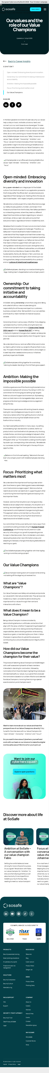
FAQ (4, 1002)
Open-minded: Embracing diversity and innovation (25, 72)
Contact (28, 1021)
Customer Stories (31, 1041)
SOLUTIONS (7, 975)
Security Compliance (9, 980)
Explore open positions (24, 771)
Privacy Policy (12, 1064)
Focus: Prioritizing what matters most (20, 88)
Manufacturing (7, 987)
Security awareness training (11, 954)
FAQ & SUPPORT (8, 997)
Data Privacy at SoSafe (9, 1022)
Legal (4, 1025)
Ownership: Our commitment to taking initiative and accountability (25, 78)
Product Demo (30, 981)
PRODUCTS (7, 949)
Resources (29, 954)
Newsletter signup (31, 1025)
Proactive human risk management (9, 967)
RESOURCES (30, 949)
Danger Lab (29, 970)
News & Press (29, 1014)
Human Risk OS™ (25, 330)
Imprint (5, 1064)
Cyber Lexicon (30, 962)
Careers (28, 1006)
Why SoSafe (29, 1037)
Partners (28, 1010)
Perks (27, 1045)
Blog (27, 958)
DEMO (28, 977)
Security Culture (8, 983)
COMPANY (29, 997)
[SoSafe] (8, 9)
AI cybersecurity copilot (10, 962)
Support (5, 1006)
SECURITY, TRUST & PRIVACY (12, 1013)
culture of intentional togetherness (23, 262)
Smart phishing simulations (11, 958)
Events (28, 1017)
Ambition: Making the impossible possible (21, 84)
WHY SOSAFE (30, 1032)
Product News (30, 966)
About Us (28, 1002)
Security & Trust (7, 1018)
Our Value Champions (15, 92)
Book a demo (35, 9)
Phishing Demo (30, 985)
